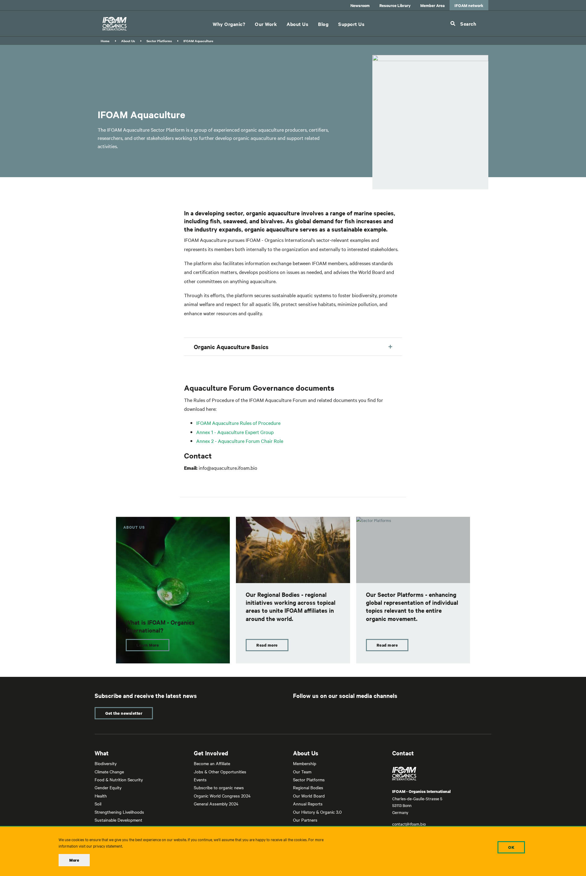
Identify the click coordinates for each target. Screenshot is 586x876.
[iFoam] (115, 24)
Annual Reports (308, 804)
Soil (98, 804)
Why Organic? (229, 23)
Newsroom (360, 5)
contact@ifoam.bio (409, 824)
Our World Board (309, 796)
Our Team (302, 771)
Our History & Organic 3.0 (317, 812)
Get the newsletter (123, 713)
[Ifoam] (441, 773)
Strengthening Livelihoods (119, 812)
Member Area (432, 5)
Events (200, 779)
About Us (297, 23)
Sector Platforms (159, 40)
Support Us (351, 23)
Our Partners (305, 820)
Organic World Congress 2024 (222, 796)
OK (511, 847)
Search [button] (468, 23)
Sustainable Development (118, 820)
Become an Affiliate (212, 763)
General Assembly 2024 (216, 804)
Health (101, 796)
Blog (323, 23)
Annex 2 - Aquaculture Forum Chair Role (239, 440)
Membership (304, 763)
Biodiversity (106, 763)
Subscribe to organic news (219, 787)
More (74, 860)
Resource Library (395, 5)
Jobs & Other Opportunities (220, 771)
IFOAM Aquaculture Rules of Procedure (238, 422)
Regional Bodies (308, 787)
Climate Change (109, 771)
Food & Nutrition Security (119, 779)
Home (105, 40)
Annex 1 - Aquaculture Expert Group (235, 432)
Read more (267, 645)
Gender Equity (108, 787)
